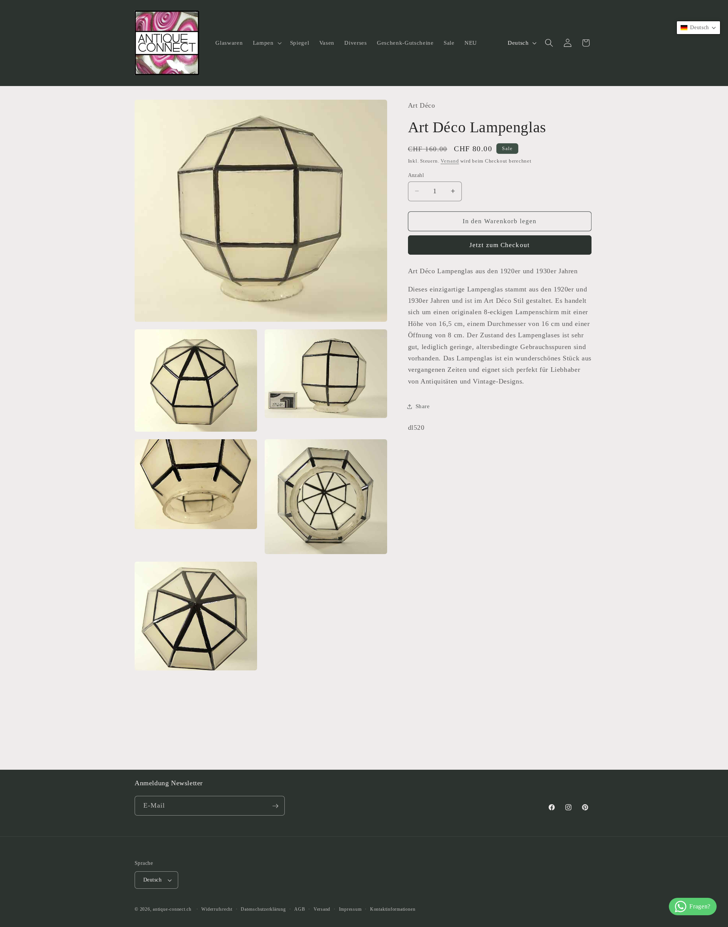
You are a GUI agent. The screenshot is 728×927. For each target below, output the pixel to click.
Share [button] (423, 406)
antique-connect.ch (172, 909)
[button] (266, 43)
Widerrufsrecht (216, 909)
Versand (450, 160)
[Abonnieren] (275, 806)
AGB (299, 909)
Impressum (350, 909)
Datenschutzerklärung (263, 909)
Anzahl (416, 175)
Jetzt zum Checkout (499, 245)
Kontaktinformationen (392, 909)
